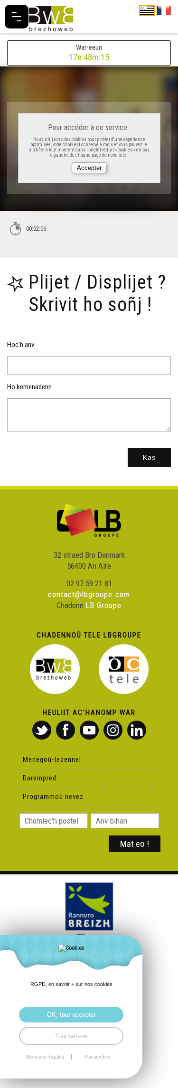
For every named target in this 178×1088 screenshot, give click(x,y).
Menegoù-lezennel (52, 759)
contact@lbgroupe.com (89, 594)
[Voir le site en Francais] (164, 10)
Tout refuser (71, 1036)
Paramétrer (98, 1057)
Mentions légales (45, 1057)
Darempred (39, 778)
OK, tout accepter (71, 1014)
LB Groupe (103, 605)
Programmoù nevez (53, 796)
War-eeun (89, 53)
